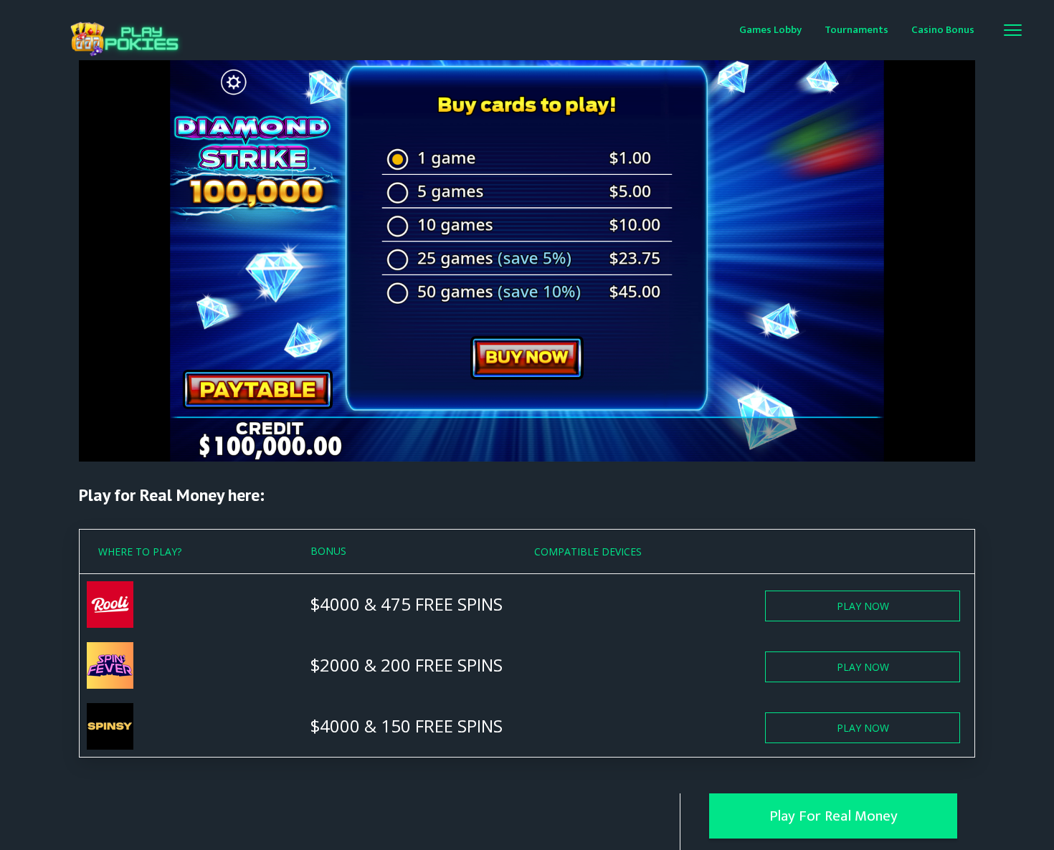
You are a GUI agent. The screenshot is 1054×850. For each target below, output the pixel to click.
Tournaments (856, 30)
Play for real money (833, 815)
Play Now (863, 606)
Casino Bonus (942, 30)
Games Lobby (770, 30)
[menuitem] (770, 29)
